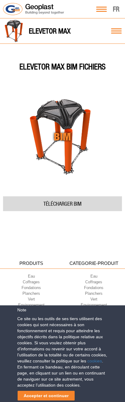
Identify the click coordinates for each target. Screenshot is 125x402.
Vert (31, 299)
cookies (94, 361)
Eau (31, 276)
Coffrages (31, 282)
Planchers (31, 293)
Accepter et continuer (46, 395)
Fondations (31, 287)
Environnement (31, 305)
